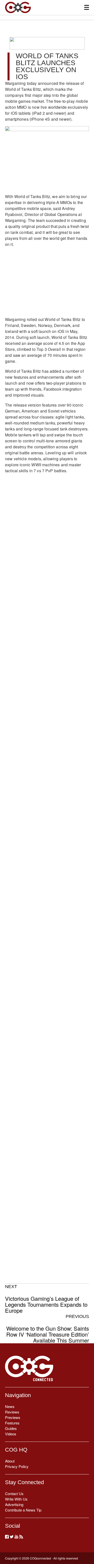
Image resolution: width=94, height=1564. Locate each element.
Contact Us (14, 1493)
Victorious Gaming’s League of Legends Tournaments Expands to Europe (46, 1298)
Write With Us (16, 1499)
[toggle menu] (86, 7)
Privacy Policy (17, 1466)
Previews (12, 1417)
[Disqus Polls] (47, 609)
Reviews (12, 1411)
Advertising (14, 1504)
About (10, 1460)
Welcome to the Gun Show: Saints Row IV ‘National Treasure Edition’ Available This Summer (47, 1328)
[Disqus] (47, 739)
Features (12, 1422)
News (10, 1406)
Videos (10, 1433)
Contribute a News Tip (23, 1509)
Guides (11, 1428)
